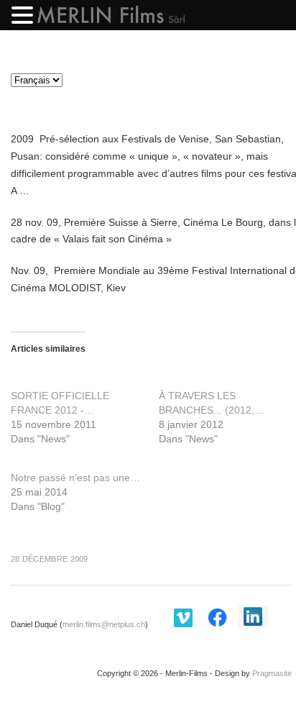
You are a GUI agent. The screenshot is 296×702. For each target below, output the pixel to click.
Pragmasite (272, 673)
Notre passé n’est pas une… (75, 477)
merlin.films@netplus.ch (104, 624)
